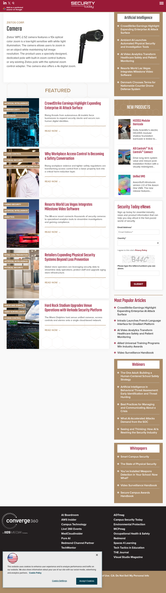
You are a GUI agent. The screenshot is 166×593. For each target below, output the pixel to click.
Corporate (10, 116)
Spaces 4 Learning (125, 543)
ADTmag (119, 515)
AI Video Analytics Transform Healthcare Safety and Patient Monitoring (138, 57)
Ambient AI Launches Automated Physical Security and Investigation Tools (138, 43)
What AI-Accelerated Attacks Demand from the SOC (138, 420)
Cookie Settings (59, 581)
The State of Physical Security (138, 464)
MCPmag (119, 529)
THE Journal (121, 552)
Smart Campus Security (135, 456)
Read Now (51, 130)
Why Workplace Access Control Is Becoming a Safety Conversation (74, 156)
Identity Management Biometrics (21, 166)
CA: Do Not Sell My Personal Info (130, 575)
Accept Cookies (86, 581)
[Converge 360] (20, 521)
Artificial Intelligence (16, 103)
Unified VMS (139, 176)
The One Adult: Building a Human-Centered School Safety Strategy (140, 376)
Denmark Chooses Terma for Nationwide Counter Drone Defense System (138, 86)
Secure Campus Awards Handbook (135, 494)
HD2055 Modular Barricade (141, 122)
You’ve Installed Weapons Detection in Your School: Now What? (139, 475)
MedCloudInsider (72, 533)
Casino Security (12, 204)
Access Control (12, 154)
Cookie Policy (35, 573)
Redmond (119, 538)
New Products (138, 107)
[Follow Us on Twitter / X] (9, 3)
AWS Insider (68, 519)
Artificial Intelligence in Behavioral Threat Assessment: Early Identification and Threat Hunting (139, 392)
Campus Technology (73, 524)
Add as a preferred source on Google (14, 8)
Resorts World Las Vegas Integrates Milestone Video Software (68, 207)
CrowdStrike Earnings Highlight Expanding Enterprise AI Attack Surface (73, 106)
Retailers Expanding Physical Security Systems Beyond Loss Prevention (70, 257)
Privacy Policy (141, 250)
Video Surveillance (14, 312)
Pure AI (66, 538)
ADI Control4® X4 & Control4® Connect (143, 150)
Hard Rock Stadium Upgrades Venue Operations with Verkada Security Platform (73, 308)
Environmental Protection (129, 524)
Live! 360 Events (71, 529)
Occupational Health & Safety (132, 533)
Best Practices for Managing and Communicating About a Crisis (138, 408)
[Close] (97, 554)
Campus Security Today (128, 519)
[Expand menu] (161, 4)
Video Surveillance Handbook (135, 352)
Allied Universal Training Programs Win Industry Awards (138, 344)
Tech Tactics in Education (129, 547)
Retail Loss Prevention (16, 255)
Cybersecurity (12, 110)
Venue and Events (13, 305)
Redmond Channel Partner (77, 543)
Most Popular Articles (130, 300)
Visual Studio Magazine (128, 557)
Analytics (9, 217)
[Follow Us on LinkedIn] (5, 3)
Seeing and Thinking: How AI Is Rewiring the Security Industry (140, 430)
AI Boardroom (70, 515)
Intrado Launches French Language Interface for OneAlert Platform (139, 322)
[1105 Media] (15, 533)
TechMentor (68, 547)
